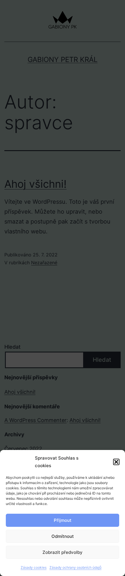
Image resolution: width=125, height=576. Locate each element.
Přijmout (63, 520)
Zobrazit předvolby (62, 552)
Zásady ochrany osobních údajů (75, 567)
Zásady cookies (34, 567)
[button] (116, 462)
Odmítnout (62, 536)
